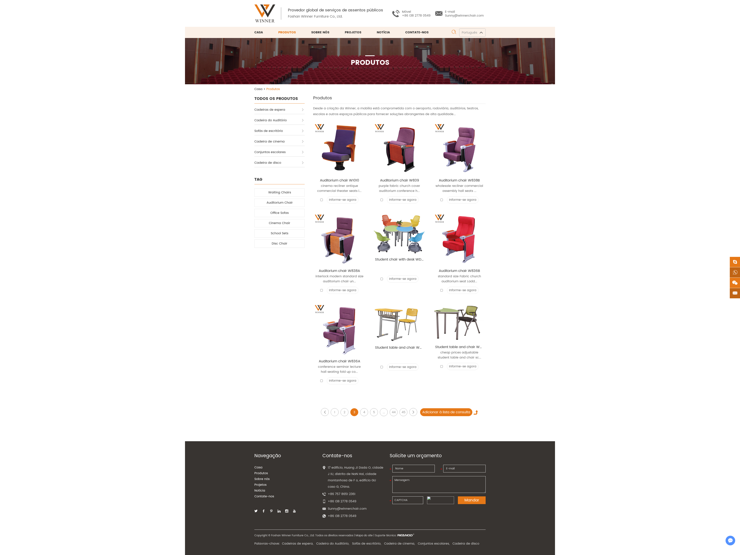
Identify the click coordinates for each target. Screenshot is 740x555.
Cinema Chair (279, 223)
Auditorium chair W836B (459, 271)
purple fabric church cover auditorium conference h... (399, 188)
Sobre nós (320, 32)
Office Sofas (279, 212)
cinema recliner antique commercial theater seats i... (339, 188)
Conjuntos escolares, (434, 543)
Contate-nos (417, 32)
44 (394, 412)
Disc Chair (279, 243)
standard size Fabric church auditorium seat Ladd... (459, 279)
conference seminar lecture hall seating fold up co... (339, 369)
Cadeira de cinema (269, 141)
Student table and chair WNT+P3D (459, 347)
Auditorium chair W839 (399, 180)
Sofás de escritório (268, 130)
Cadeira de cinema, (399, 543)
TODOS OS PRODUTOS (276, 99)
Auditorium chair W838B (459, 180)
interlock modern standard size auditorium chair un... (339, 279)
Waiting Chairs (279, 192)
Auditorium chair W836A (339, 361)
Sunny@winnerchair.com (464, 15)
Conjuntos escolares (270, 152)
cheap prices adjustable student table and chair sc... (459, 355)
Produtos (287, 32)
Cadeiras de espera (269, 109)
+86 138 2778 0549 (342, 516)
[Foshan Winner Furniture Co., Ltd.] (264, 13)
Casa (258, 32)
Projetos (353, 32)
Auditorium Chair (280, 202)
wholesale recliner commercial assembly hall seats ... (459, 188)
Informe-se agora (342, 199)
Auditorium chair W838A (339, 271)
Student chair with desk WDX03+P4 (399, 259)
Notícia (383, 32)
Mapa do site (364, 535)
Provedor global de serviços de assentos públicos (335, 10)
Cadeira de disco (267, 162)
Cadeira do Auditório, (332, 543)
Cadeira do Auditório (270, 120)
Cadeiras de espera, (297, 543)
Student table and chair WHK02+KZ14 (399, 347)
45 (403, 412)
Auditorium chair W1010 (339, 180)
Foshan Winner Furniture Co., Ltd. (315, 16)
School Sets (279, 233)
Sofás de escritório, (366, 543)
